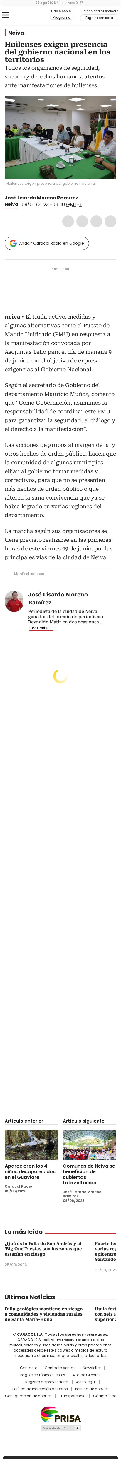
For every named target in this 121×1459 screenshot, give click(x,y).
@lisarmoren (82, 198)
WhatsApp (110, 221)
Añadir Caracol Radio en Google (51, 243)
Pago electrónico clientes (42, 1375)
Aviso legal (86, 1382)
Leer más (38, 627)
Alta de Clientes (86, 1375)
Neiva (16, 32)
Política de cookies (92, 1389)
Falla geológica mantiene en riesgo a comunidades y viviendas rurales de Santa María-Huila (44, 1314)
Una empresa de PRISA (60, 1414)
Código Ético (104, 1396)
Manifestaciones (29, 573)
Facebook (68, 221)
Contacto (28, 1368)
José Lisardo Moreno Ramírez (41, 197)
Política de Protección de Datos (40, 1389)
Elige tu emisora (99, 18)
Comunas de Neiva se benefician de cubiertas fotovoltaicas (89, 1174)
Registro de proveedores (47, 1382)
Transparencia (72, 1396)
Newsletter (92, 1368)
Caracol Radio (29, 15)
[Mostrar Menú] (6, 15)
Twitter (82, 221)
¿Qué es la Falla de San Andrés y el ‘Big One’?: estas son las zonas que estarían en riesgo (43, 1248)
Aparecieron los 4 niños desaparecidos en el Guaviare (30, 1172)
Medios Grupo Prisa (61, 1428)
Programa (61, 17)
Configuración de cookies (28, 1396)
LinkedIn (96, 221)
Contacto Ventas (60, 1368)
